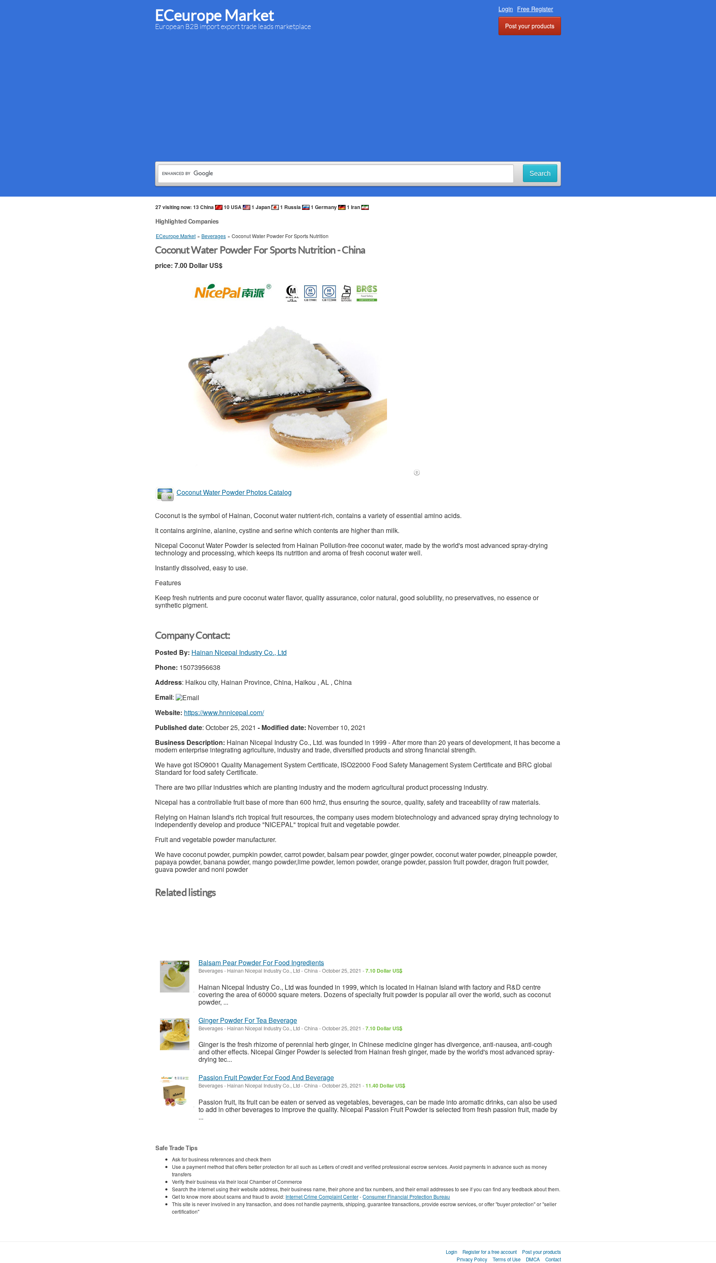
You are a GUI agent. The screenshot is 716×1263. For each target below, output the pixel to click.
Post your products (529, 26)
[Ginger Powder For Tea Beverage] (174, 1034)
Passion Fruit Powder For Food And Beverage (266, 1077)
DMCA (533, 1259)
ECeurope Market (214, 15)
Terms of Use (506, 1259)
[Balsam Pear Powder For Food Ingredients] (174, 976)
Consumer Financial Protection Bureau (406, 1196)
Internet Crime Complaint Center (321, 1196)
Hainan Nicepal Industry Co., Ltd (239, 652)
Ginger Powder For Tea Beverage (247, 1020)
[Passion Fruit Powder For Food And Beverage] (174, 1091)
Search (540, 173)
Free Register (535, 9)
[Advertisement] (358, 97)
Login (505, 9)
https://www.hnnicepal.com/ (224, 712)
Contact (553, 1259)
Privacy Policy (472, 1259)
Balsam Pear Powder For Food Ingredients (261, 962)
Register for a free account (489, 1251)
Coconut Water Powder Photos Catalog (234, 492)
